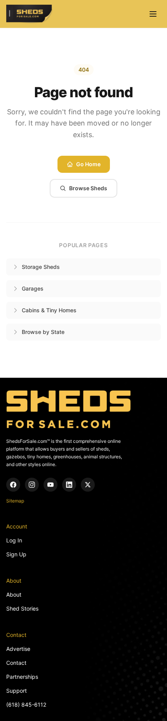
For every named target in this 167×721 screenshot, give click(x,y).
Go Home (88, 164)
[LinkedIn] (69, 485)
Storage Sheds (41, 266)
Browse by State (43, 332)
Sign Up (16, 554)
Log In (14, 540)
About (13, 594)
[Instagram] (32, 485)
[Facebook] (13, 485)
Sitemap (15, 501)
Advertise (18, 648)
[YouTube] (50, 485)
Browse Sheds (88, 188)
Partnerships (22, 676)
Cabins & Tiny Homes (49, 310)
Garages (32, 288)
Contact (16, 662)
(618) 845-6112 (26, 704)
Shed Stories (22, 608)
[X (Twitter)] (88, 485)
